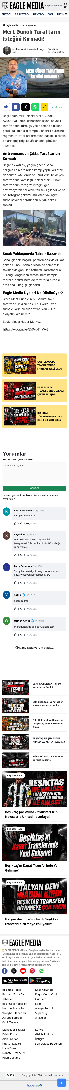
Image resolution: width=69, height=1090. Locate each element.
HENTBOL (39, 14)
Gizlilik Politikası (45, 1034)
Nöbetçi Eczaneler (13, 1053)
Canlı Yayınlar (10, 1022)
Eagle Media (11, 25)
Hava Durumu (11, 1048)
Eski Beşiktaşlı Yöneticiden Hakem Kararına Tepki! (48, 703)
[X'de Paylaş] (25, 107)
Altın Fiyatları (10, 1039)
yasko (17, 594)
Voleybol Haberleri (14, 1013)
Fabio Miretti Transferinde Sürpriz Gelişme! (48, 758)
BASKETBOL (22, 14)
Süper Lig (41, 1013)
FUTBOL (7, 14)
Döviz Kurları (10, 1034)
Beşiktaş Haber (29, 25)
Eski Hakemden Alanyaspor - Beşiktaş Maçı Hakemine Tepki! (48, 723)
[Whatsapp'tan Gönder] (35, 107)
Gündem (40, 999)
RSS (11, 1075)
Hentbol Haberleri (13, 1008)
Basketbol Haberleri (14, 1004)
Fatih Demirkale (23, 566)
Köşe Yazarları (44, 990)
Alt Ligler (40, 1018)
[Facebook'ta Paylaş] (16, 107)
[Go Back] (61, 1083)
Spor (38, 1004)
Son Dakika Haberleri (48, 1043)
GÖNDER (34, 488)
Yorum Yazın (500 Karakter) (18, 459)
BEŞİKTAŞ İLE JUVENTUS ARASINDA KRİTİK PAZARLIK (49, 740)
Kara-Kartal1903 (23, 510)
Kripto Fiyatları (11, 1043)
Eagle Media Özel (46, 994)
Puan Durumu (11, 1057)
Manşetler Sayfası (13, 1029)
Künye (39, 1029)
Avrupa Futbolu (12, 1018)
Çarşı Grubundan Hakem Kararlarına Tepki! (47, 685)
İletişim (39, 1039)
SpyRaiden (20, 534)
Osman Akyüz (22, 620)
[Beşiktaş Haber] (34, 788)
